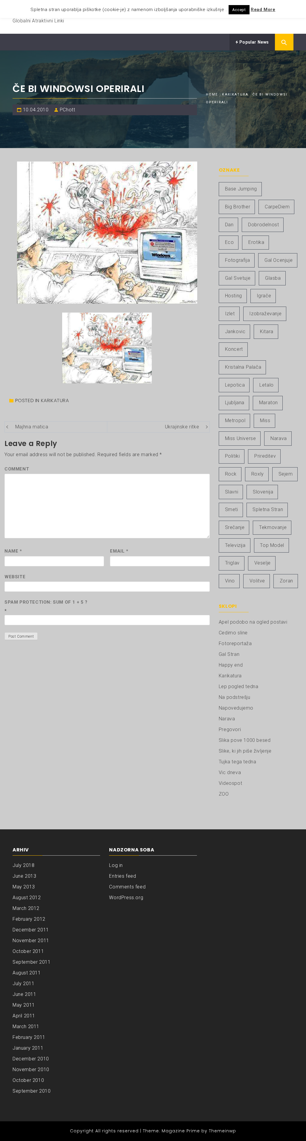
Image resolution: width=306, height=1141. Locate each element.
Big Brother (237, 207)
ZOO (224, 794)
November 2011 (31, 940)
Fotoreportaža (235, 643)
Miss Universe (240, 438)
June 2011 (24, 994)
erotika (256, 242)
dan (229, 224)
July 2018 (23, 865)
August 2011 (27, 973)
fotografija (237, 260)
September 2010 (32, 1091)
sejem (286, 474)
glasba (273, 278)
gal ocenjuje (278, 260)
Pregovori (230, 729)
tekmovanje (273, 527)
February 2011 (29, 1037)
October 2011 (28, 951)
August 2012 (27, 897)
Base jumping (241, 189)
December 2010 (31, 1059)
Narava (227, 719)
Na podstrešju (234, 697)
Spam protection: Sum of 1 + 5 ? (46, 602)
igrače (264, 296)
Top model (272, 545)
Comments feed (127, 887)
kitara (266, 331)
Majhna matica (31, 427)
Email (119, 551)
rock (231, 474)
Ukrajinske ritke (182, 427)
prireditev (265, 456)
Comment (16, 469)
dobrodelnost (263, 224)
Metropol (235, 420)
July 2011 (23, 983)
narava (278, 438)
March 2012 (26, 908)
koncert (234, 349)
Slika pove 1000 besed (245, 740)
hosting (233, 296)
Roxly (257, 474)
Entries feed (122, 876)
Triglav (232, 563)
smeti (231, 509)
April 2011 (24, 1016)
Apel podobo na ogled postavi (253, 622)
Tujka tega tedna (237, 762)
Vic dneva (230, 772)
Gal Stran (229, 654)
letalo (266, 385)
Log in (116, 865)
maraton (268, 402)
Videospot (230, 783)
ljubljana (234, 402)
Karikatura (55, 400)
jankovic (235, 331)
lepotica (235, 385)
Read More (263, 9)
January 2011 (28, 1048)
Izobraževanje (265, 313)
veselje (262, 563)
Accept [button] (239, 9)
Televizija (235, 545)
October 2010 (28, 1080)
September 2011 (32, 962)
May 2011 (24, 1005)
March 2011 (26, 1026)
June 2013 (24, 876)
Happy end (231, 665)
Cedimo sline (233, 633)
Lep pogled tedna (238, 686)
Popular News (253, 42)
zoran (286, 581)
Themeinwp (222, 1131)
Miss (265, 420)
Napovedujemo (236, 708)
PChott (67, 110)
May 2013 (24, 887)
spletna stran (268, 509)
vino (230, 581)
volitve (257, 581)
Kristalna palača (243, 367)
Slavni (231, 492)
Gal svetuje (238, 278)
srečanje (235, 527)
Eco (229, 242)
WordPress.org (126, 897)
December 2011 (31, 930)
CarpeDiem (277, 207)
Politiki (232, 456)
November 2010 (31, 1069)
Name (13, 551)
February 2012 (29, 919)
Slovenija (263, 492)
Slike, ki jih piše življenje (245, 751)
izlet (230, 313)
